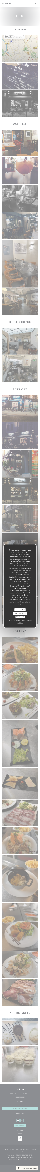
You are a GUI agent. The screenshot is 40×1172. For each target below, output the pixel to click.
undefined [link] (20, 623)
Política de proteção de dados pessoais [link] (20, 620)
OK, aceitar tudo (20, 609)
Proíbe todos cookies (20, 613)
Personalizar (20, 617)
